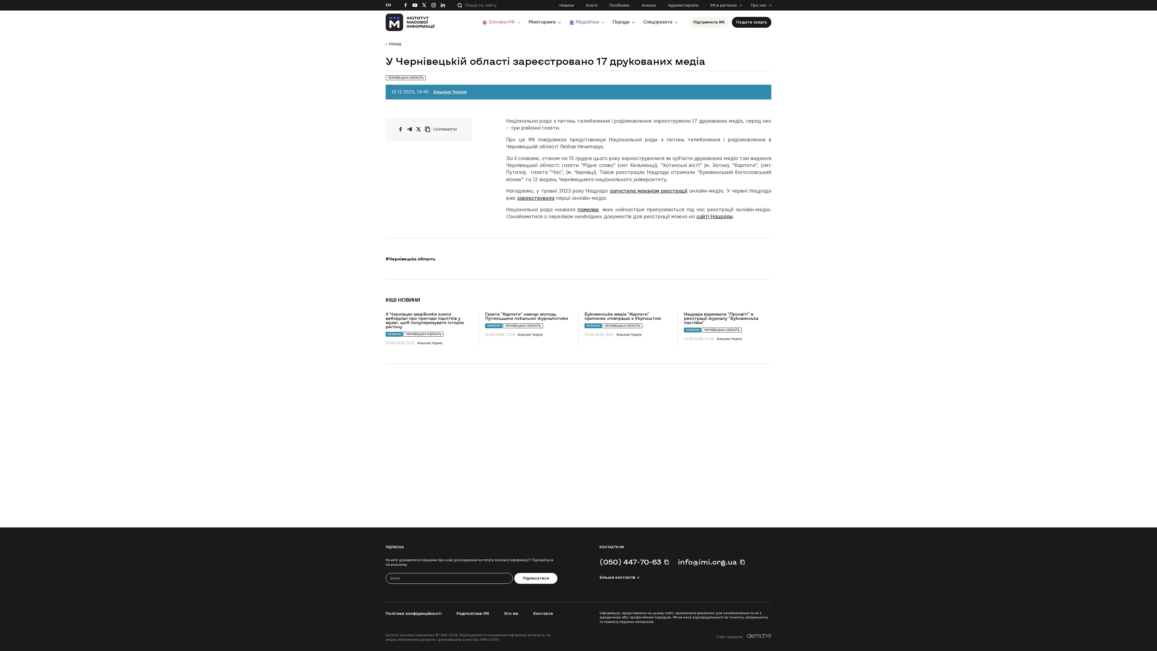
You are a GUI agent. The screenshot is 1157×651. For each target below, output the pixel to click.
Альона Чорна (450, 92)
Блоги (591, 5)
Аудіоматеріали (683, 5)
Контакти (543, 614)
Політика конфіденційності (413, 614)
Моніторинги (542, 22)
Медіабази (587, 22)
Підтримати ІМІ (709, 22)
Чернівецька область (423, 334)
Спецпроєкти (657, 22)
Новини (567, 5)
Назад (395, 44)
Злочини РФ (502, 22)
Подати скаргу (751, 22)
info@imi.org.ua (707, 561)
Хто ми (511, 614)
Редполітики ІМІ (472, 614)
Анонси (648, 5)
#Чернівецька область (410, 259)
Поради (621, 22)
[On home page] (410, 22)
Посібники (619, 5)
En (388, 5)
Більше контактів (617, 577)
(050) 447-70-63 (630, 561)
